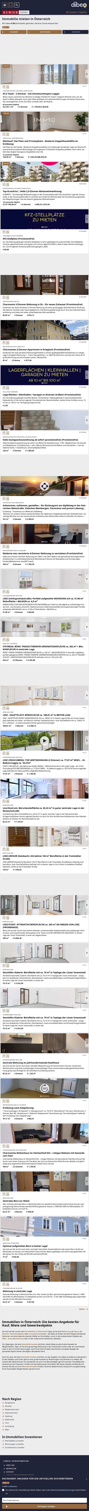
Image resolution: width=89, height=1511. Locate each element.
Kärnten (8, 1406)
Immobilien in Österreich (36, 1331)
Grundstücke (34, 1334)
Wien (7, 1430)
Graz (10, 1338)
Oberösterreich (11, 1413)
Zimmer (5, 1334)
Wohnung (66, 1331)
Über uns (10, 1465)
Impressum (11, 1468)
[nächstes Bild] (86, 74)
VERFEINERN (76, 32)
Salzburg (8, 1416)
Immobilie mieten (28, 1357)
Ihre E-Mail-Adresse (8, 1496)
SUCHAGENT (14, 32)
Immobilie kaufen (29, 1344)
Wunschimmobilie (30, 1366)
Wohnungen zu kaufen (14, 1444)
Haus (76, 1331)
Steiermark (9, 1419)
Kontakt (10, 1472)
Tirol (7, 1423)
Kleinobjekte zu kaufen (14, 1441)
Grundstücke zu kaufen (14, 1447)
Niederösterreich (12, 1409)
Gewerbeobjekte (17, 1334)
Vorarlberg (9, 1426)
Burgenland (10, 1403)
